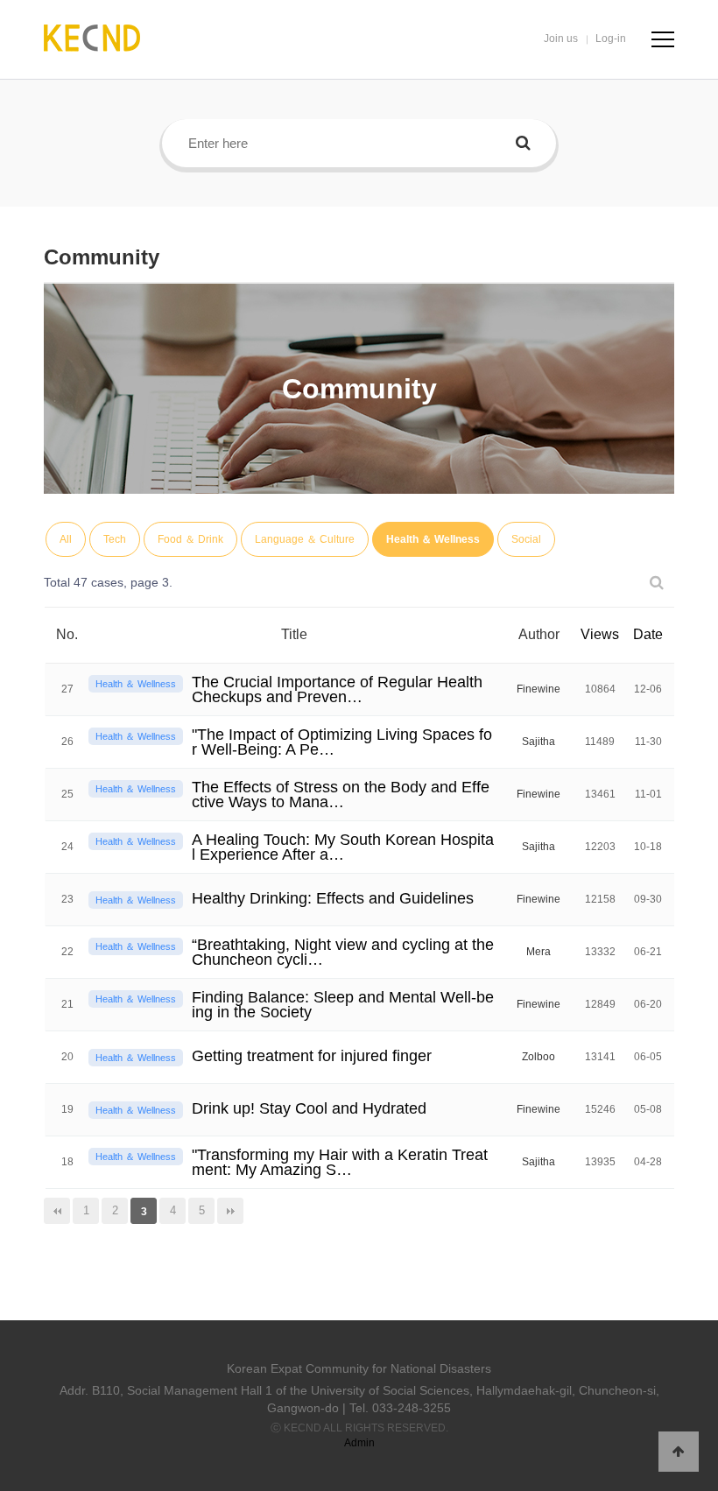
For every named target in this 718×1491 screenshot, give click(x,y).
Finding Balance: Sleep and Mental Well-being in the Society (343, 1004)
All (66, 539)
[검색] (523, 143)
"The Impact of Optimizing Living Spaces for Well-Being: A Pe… (342, 742)
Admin (359, 1443)
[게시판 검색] (656, 582)
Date (648, 634)
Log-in (610, 38)
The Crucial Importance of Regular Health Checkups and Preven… (337, 689)
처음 (57, 1211)
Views (600, 634)
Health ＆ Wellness (433, 539)
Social (526, 539)
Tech (114, 539)
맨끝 (230, 1211)
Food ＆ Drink (190, 539)
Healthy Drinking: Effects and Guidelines (333, 898)
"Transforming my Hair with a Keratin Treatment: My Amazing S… (340, 1162)
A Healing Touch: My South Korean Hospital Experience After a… (343, 847)
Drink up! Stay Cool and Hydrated (309, 1108)
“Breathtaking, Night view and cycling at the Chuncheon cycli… (343, 952)
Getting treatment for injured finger (312, 1056)
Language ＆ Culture (305, 539)
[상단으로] (678, 1451)
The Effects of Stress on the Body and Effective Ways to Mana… (340, 794)
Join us (561, 38)
